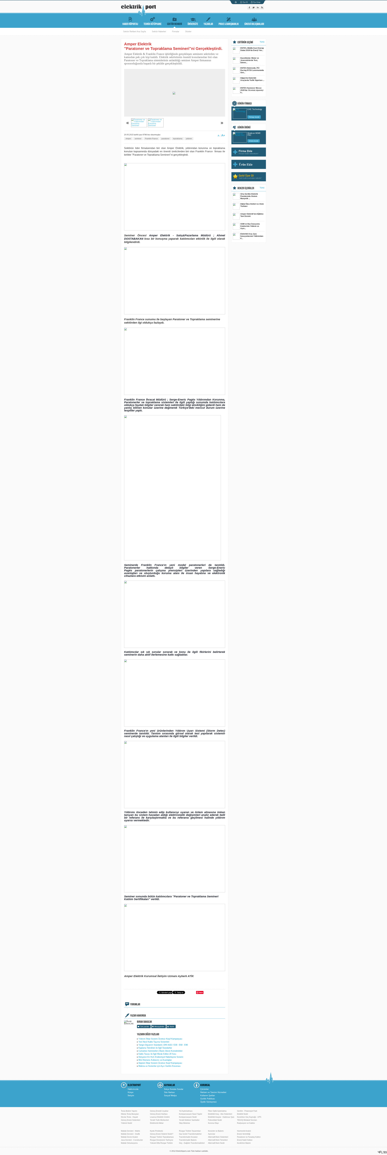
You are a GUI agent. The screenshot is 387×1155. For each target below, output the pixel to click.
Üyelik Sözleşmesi (208, 1102)
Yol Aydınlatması (185, 1111)
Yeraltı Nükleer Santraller (189, 1120)
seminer (138, 139)
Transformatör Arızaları (188, 1137)
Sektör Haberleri (159, 31)
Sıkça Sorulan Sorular (173, 1089)
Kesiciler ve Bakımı (216, 1131)
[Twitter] (254, 8)
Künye (130, 1092)
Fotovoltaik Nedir (215, 1120)
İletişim (131, 1095)
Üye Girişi (256, 2)
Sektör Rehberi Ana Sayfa (134, 31)
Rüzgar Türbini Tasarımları (190, 1131)
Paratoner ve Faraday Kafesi (248, 1137)
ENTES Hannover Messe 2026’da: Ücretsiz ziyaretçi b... (251, 90)
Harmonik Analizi (244, 1131)
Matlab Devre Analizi (129, 1137)
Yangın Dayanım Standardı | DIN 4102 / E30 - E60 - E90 (163, 1045)
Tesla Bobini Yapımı (129, 1111)
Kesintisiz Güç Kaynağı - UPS (249, 1117)
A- (219, 135)
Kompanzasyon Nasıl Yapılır (190, 1114)
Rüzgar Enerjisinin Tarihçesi (161, 1140)
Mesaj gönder (159, 1026)
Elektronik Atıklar (157, 1123)
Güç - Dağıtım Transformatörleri (192, 1143)
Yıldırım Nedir (126, 1123)
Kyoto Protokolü (156, 1131)
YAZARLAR (208, 24)
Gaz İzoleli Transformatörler (190, 1134)
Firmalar (175, 31)
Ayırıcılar (211, 1134)
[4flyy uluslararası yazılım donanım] (382, 1152)
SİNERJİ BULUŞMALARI (254, 24)
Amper (128, 139)
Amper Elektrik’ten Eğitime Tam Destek (251, 215)
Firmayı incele (254, 117)
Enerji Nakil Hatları (244, 1140)
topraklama (177, 139)
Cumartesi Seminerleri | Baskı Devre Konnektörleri (160, 1051)
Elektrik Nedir (242, 1114)
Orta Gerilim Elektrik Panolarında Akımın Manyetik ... (249, 196)
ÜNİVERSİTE (193, 24)
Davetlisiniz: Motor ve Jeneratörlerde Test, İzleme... (249, 60)
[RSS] (262, 8)
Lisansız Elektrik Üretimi (160, 1117)
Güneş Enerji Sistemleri (130, 1120)
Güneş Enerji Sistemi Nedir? (161, 1134)
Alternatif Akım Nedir (216, 1143)
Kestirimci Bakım (244, 1143)
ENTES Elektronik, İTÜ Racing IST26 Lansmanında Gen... (252, 70)
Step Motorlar (184, 1123)
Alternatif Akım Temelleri (218, 1140)
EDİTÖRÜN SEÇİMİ (245, 42)
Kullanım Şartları (207, 1095)
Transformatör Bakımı (188, 1140)
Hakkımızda (133, 1089)
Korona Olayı (213, 1123)
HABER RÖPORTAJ (130, 24)
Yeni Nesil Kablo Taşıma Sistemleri (153, 1042)
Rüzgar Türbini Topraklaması (162, 1137)
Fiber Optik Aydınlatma (217, 1111)
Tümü (262, 42)
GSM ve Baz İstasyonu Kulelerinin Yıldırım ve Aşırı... (250, 226)
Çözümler (204, 1089)
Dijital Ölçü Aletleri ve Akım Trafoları (252, 205)
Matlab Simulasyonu (129, 1143)
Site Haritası (169, 1092)
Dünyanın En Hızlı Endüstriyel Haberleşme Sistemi (160, 1057)
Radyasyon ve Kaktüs (246, 1123)
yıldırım (189, 139)
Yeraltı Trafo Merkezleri (159, 1120)
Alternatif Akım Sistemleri (218, 1137)
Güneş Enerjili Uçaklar (159, 1111)
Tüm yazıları (144, 1026)
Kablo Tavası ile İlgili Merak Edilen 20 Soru (157, 1054)
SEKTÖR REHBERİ (174, 24)
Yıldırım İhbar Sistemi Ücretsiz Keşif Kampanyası (160, 1039)
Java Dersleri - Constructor (132, 1140)
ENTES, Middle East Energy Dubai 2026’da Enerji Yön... (252, 49)
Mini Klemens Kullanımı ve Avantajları (155, 1060)
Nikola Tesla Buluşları (130, 1114)
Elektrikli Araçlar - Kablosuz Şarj (221, 1117)
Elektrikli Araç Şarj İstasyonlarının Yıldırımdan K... (251, 236)
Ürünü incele (253, 141)
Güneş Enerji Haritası (158, 1114)
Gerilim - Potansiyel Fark (247, 1111)
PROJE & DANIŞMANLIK (229, 24)
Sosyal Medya (170, 1095)
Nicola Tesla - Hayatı (129, 1117)
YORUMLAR (135, 1004)
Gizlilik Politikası (207, 1099)
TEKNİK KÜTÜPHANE (152, 24)
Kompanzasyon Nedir (188, 1117)
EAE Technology (254, 109)
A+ (223, 135)
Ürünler (188, 31)
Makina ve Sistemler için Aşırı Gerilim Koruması (159, 1066)
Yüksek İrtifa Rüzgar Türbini (161, 1143)
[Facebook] (249, 8)
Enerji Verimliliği (243, 1134)
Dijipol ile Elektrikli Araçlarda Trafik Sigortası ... (252, 79)
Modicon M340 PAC (253, 134)
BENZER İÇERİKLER (245, 188)
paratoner (165, 139)
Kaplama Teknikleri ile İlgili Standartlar (155, 1048)
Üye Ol (245, 2)
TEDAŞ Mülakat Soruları (247, 1120)
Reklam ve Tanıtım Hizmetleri (213, 1092)
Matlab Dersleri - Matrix (130, 1131)
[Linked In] (258, 8)
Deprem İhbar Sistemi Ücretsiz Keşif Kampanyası (160, 1063)
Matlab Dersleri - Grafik (130, 1134)
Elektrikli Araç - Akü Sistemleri (220, 1114)
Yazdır (171, 1026)
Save (201, 992)
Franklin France (151, 139)
